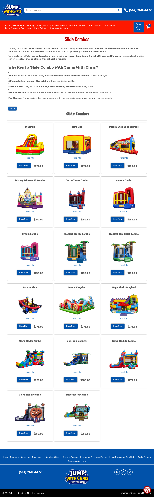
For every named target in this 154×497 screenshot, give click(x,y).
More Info (30, 158)
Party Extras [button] (40, 28)
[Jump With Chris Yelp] (123, 472)
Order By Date (138, 27)
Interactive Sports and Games (101, 25)
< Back (12, 108)
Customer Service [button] (58, 28)
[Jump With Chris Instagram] (130, 472)
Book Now (23, 165)
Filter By (30, 25)
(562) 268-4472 (30, 472)
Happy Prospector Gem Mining (18, 28)
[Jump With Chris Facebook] (117, 472)
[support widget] (147, 490)
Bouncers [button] (41, 25)
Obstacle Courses (77, 25)
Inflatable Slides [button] (57, 25)
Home (7, 25)
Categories (25, 457)
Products (14, 457)
